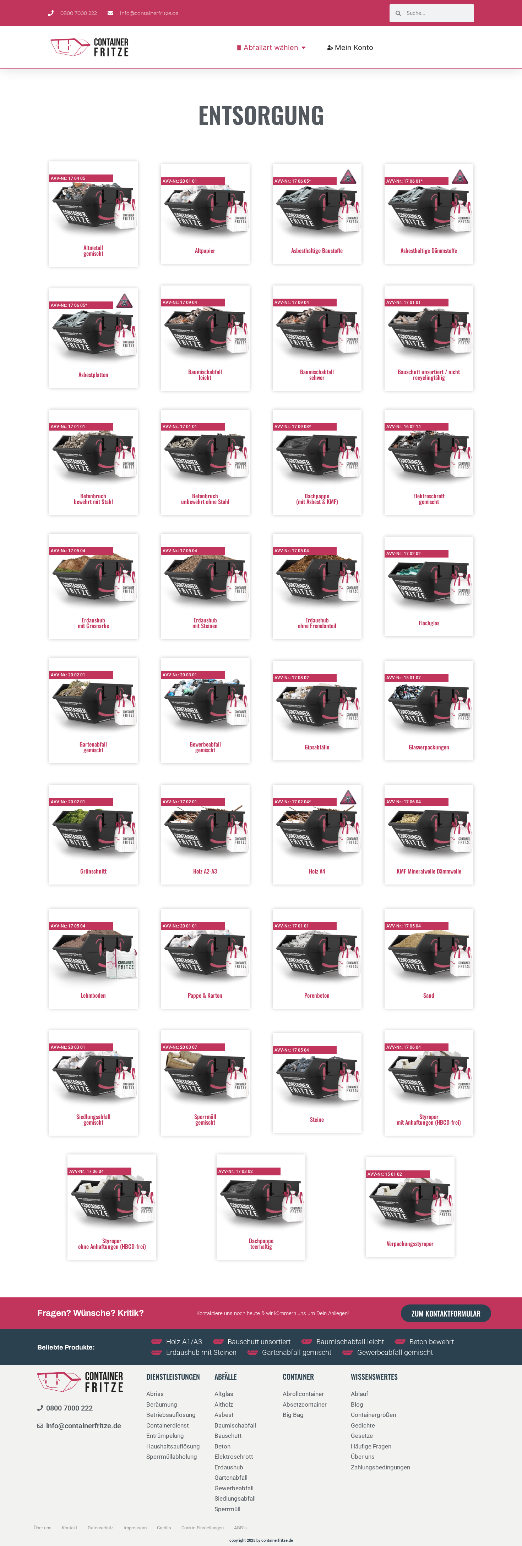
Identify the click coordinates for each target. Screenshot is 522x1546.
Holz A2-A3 (205, 871)
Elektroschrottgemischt (429, 499)
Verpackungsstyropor (410, 1243)
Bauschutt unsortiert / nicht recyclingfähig (429, 374)
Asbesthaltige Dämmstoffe (429, 250)
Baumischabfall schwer (317, 374)
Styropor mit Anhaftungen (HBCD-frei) (429, 1119)
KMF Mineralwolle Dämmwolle (429, 871)
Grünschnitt (93, 871)
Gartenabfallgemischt (93, 747)
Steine (317, 1119)
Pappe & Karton (205, 995)
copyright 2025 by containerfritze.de (261, 1540)
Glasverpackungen (429, 747)
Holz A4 (317, 871)
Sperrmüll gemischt (205, 1119)
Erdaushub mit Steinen (205, 623)
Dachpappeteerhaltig (261, 1243)
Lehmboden (93, 995)
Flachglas (429, 623)
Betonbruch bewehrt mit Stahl (93, 499)
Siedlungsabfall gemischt (93, 1119)
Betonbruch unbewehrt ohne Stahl (205, 499)
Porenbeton (317, 995)
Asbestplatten (93, 374)
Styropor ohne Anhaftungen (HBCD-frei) (112, 1243)
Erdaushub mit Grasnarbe (93, 623)
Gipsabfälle (317, 747)
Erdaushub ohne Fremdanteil (317, 623)
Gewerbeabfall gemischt (205, 747)
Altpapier (205, 250)
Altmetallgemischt (93, 250)
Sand (428, 995)
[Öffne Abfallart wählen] (303, 47)
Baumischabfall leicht (205, 374)
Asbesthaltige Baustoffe (317, 250)
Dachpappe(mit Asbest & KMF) (317, 499)
